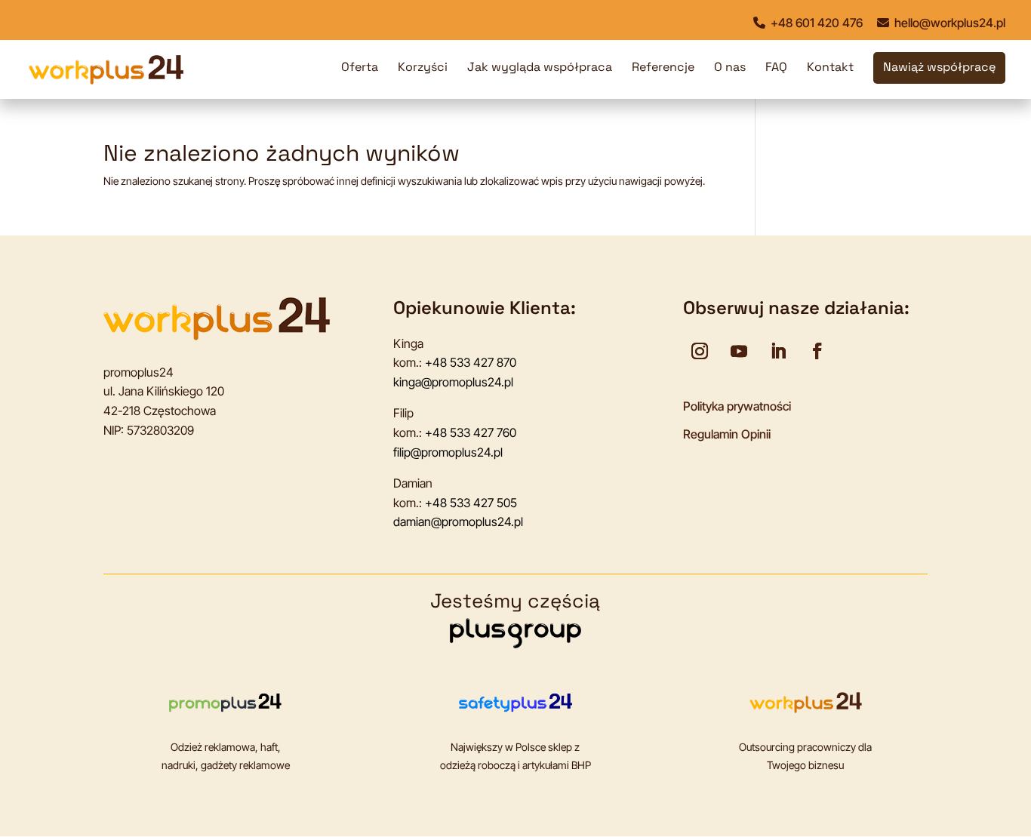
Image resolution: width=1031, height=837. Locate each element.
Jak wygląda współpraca (539, 68)
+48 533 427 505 (471, 502)
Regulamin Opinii (727, 434)
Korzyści (423, 68)
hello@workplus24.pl (948, 22)
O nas (730, 68)
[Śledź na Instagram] (699, 351)
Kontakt (830, 68)
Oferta (359, 68)
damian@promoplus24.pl (458, 521)
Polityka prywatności (737, 406)
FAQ (776, 68)
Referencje (663, 68)
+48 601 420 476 (815, 22)
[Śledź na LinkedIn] (778, 351)
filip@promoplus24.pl (448, 452)
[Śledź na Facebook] (817, 351)
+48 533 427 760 (470, 432)
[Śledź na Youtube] (739, 351)
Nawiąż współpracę (939, 68)
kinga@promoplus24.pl (453, 381)
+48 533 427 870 (470, 362)
